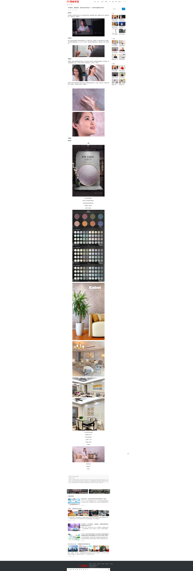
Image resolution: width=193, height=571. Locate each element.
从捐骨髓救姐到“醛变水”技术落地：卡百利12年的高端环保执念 (122, 27)
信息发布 (103, 563)
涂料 (106, 40)
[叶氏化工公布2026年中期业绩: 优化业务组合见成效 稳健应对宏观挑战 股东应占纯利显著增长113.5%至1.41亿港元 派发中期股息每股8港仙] (74, 537)
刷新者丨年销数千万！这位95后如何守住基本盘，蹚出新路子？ (122, 71)
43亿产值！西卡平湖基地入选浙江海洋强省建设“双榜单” (115, 27)
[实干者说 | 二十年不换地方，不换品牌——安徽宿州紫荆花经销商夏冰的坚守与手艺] (74, 527)
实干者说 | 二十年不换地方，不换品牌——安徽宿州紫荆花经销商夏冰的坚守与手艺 (94, 525)
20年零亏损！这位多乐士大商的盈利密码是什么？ (122, 77)
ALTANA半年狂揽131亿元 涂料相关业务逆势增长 (115, 34)
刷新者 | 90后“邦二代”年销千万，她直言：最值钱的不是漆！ (122, 84)
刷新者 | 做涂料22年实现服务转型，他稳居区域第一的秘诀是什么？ (115, 59)
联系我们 (107, 563)
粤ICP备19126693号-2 (93, 566)
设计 (109, 1)
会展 (113, 1)
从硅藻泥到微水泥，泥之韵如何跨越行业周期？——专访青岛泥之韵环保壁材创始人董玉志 (122, 45)
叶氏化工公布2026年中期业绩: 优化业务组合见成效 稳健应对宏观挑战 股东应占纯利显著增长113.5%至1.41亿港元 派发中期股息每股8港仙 (95, 535)
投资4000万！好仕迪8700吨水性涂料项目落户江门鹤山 (94, 499)
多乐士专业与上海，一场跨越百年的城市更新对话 (79, 544)
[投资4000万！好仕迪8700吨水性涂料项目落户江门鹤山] (74, 502)
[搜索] (123, 9)
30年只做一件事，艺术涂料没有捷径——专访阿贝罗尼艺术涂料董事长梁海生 (115, 52)
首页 (95, 1)
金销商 (106, 1)
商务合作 (94, 563)
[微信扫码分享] (73, 569)
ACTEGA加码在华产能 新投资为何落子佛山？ (122, 20)
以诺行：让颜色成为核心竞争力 (75, 508)
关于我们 (90, 563)
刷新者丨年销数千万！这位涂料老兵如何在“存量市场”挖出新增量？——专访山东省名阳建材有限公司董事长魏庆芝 (115, 45)
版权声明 (98, 563)
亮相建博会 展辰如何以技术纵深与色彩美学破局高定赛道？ (122, 59)
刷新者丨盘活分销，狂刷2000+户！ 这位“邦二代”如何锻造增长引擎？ (115, 84)
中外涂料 (111, 563)
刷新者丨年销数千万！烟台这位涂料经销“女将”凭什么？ (115, 20)
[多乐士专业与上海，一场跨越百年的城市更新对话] (88, 548)
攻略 (116, 1)
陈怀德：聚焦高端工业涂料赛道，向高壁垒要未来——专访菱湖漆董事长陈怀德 (122, 52)
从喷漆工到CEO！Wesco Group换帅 (122, 34)
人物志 (102, 1)
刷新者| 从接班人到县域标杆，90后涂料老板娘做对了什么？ (115, 77)
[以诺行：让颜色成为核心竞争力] (88, 513)
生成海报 (70, 569)
